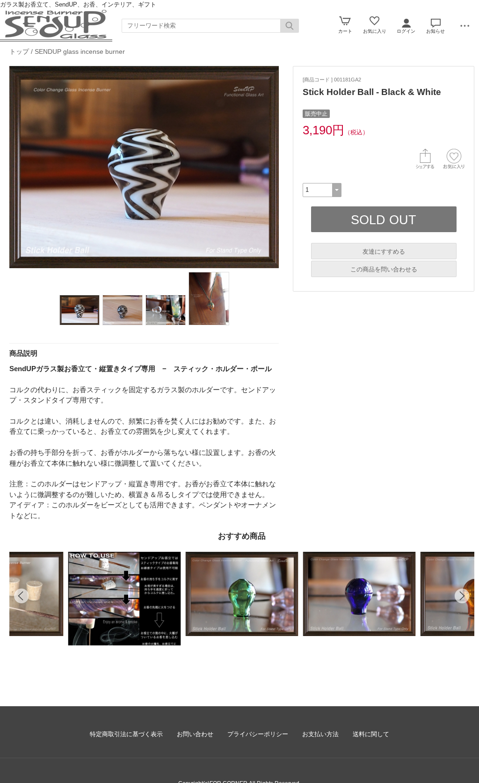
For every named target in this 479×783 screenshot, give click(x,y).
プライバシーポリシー (257, 734)
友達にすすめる (384, 251)
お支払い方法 (320, 734)
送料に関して (371, 734)
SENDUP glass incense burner (80, 51)
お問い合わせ (195, 734)
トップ (19, 51)
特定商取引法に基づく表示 (126, 734)
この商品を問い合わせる (383, 269)
